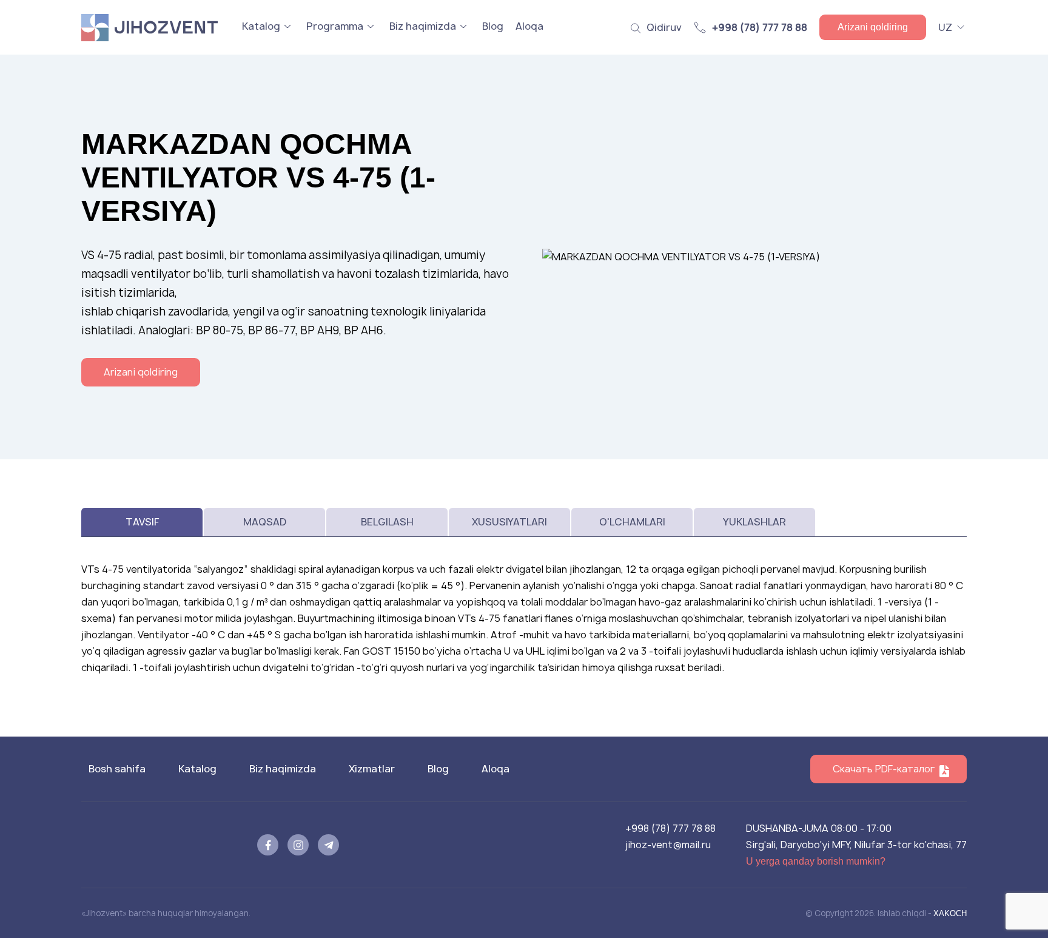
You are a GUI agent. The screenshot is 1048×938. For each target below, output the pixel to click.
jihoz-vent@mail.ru (668, 844)
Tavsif (142, 521)
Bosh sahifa (117, 768)
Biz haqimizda (422, 26)
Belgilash (387, 521)
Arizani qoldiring (873, 27)
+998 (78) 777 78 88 (670, 828)
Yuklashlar (754, 521)
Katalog (261, 26)
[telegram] (328, 844)
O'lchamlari (632, 521)
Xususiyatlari (509, 521)
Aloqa (529, 26)
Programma (334, 26)
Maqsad (264, 521)
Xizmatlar (372, 768)
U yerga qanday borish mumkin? (815, 861)
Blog (492, 26)
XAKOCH (950, 913)
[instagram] (298, 844)
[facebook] (267, 844)
